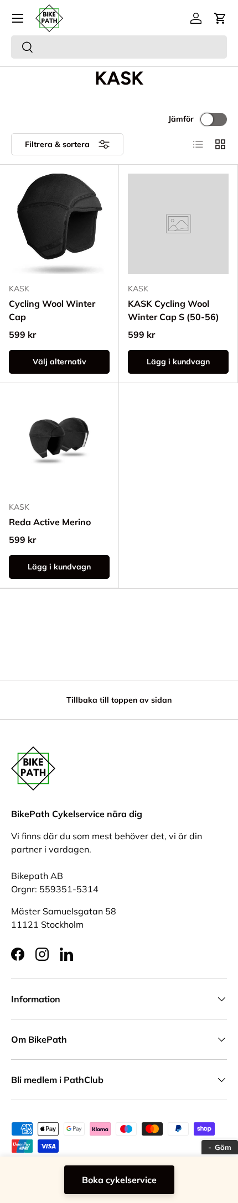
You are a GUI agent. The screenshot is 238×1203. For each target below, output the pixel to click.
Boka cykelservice (119, 1179)
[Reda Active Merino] (59, 442)
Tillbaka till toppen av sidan (119, 700)
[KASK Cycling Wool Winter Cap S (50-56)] (178, 224)
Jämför (181, 119)
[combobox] (119, 47)
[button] (220, 18)
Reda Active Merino (50, 521)
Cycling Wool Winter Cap (52, 310)
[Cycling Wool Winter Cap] (59, 224)
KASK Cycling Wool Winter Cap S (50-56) (173, 310)
